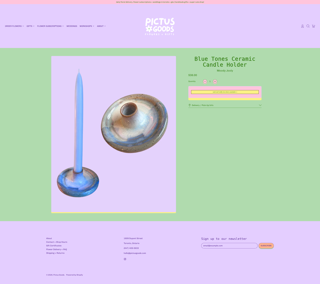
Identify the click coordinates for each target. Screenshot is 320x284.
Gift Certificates (54, 245)
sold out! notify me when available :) (225, 92)
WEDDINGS (71, 26)
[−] (205, 81)
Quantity (192, 81)
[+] (215, 81)
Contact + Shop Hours (56, 242)
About (49, 238)
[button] (308, 26)
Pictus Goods (58, 275)
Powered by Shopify (74, 275)
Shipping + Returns (55, 253)
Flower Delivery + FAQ (56, 249)
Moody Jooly (225, 70)
